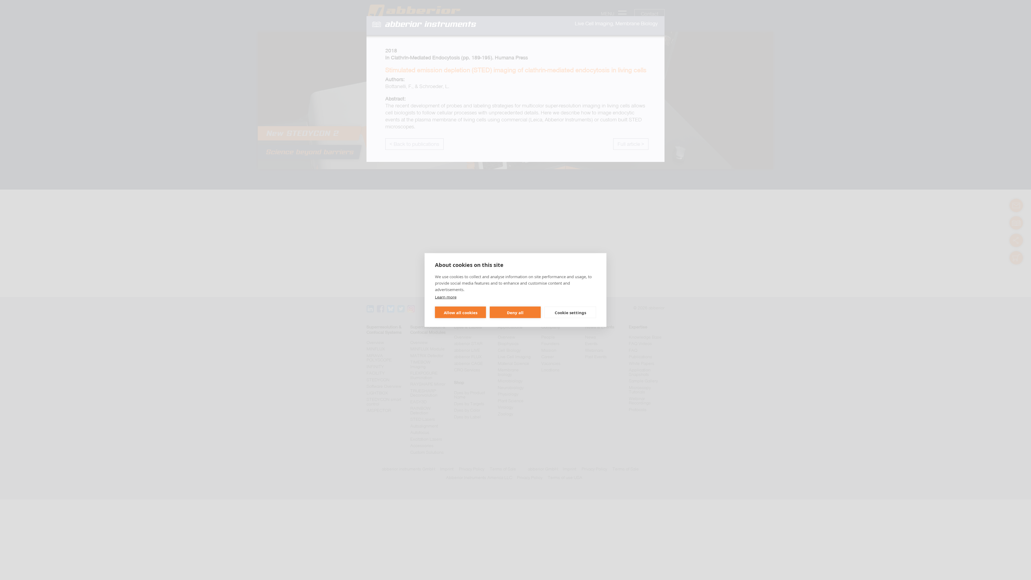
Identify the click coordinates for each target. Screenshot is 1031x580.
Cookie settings (570, 312)
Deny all (515, 312)
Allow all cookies (460, 312)
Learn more (445, 297)
